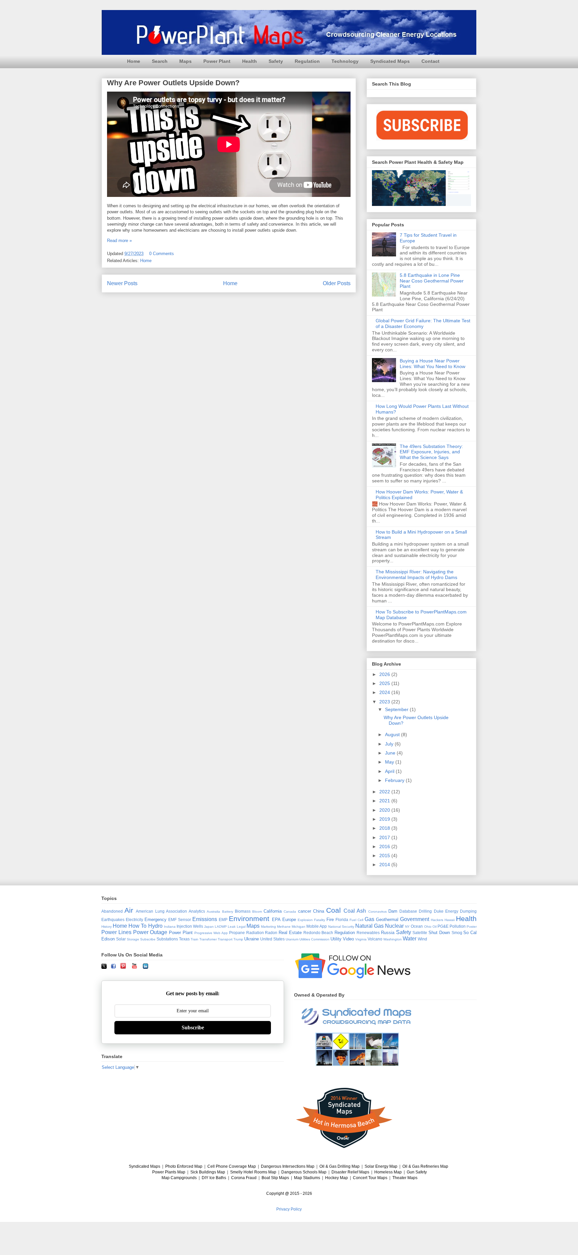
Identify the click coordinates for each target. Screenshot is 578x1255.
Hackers (437, 920)
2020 (385, 810)
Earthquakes (112, 919)
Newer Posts (122, 283)
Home (133, 61)
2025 (385, 683)
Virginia (361, 939)
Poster (472, 926)
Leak (231, 926)
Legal (241, 926)
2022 (385, 791)
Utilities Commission (314, 939)
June (391, 753)
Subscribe (148, 939)
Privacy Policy (289, 1209)
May (390, 762)
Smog (457, 932)
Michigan (298, 926)
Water (409, 938)
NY (407, 926)
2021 (385, 800)
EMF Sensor (179, 919)
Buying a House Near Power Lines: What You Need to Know (432, 363)
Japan (209, 926)
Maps (185, 61)
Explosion (305, 920)
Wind (422, 939)
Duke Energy (446, 911)
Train (194, 939)
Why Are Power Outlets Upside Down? (173, 83)
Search (160, 61)
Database (408, 911)
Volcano (375, 939)
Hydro (155, 926)
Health (249, 61)
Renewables (368, 932)
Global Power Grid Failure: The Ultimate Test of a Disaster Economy (423, 323)
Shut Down (439, 932)
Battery (227, 911)
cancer (304, 911)
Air (128, 910)
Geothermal (387, 919)
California (273, 911)
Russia (387, 932)
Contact (430, 61)
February (395, 780)
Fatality (319, 920)
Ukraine (251, 938)
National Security (341, 926)
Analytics (197, 911)
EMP (223, 919)
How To (137, 926)
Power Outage (150, 932)
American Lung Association (161, 911)
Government (414, 919)
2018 (385, 828)
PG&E (443, 926)
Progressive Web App (211, 933)
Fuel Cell (356, 920)
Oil (434, 926)
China (318, 911)
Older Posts (337, 283)
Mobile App (316, 926)
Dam (392, 911)
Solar (121, 939)
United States (272, 939)
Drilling (425, 911)
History (106, 926)
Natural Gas (369, 926)
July (390, 744)
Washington (392, 939)
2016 (385, 846)
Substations (167, 939)
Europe (289, 919)
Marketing (268, 926)
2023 (385, 701)
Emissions (204, 919)
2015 (385, 855)
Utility (336, 938)
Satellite (419, 932)
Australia (213, 911)
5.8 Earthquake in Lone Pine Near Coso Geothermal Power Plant (432, 280)
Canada (290, 911)
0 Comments (161, 253)
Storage (133, 939)
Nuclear (394, 926)
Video (348, 938)
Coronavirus (377, 911)
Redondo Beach (318, 932)
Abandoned (112, 911)
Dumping (468, 911)
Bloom (257, 911)
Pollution (458, 926)
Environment (249, 918)
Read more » (119, 240)
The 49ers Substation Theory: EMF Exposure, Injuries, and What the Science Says (431, 452)
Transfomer (208, 939)
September (397, 709)
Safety (276, 61)
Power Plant (216, 61)
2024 (385, 692)
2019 (385, 819)
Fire (330, 919)
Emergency (155, 919)
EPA (276, 919)
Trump (238, 939)
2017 (385, 837)
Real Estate (290, 932)
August (393, 734)
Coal (333, 910)
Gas (369, 919)
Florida (341, 919)
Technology (345, 61)
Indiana (170, 926)
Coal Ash (355, 911)
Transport (225, 939)
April (390, 771)
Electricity (134, 919)
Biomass (243, 911)
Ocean (417, 926)
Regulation (307, 61)
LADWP (221, 926)
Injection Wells (190, 926)
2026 (385, 674)
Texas (184, 939)
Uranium (292, 939)
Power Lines (116, 932)
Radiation (255, 932)
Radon (271, 932)
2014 (385, 864)
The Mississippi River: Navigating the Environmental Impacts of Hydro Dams (416, 574)
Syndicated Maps (390, 61)
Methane (284, 926)
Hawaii (450, 920)
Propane (237, 932)
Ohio (427, 926)
